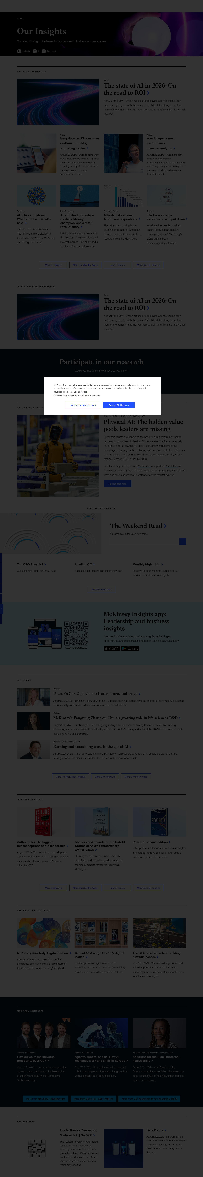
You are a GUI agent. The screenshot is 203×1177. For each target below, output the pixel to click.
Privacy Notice (74, 395)
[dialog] (102, 396)
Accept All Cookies (119, 405)
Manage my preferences (83, 405)
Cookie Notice (80, 392)
